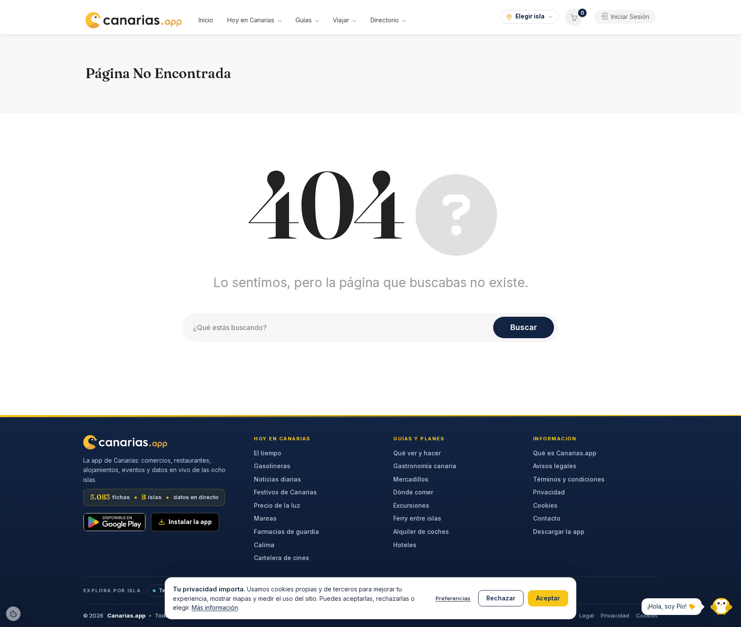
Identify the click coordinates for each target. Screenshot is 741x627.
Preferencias (453, 598)
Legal (586, 615)
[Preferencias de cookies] (13, 613)
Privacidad (549, 492)
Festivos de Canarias (285, 492)
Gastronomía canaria (424, 465)
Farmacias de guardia (286, 531)
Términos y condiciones (569, 479)
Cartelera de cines (281, 557)
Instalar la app (190, 521)
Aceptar (548, 598)
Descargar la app (558, 531)
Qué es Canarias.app (564, 453)
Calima (264, 544)
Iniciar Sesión (629, 16)
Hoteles (404, 544)
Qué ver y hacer (417, 453)
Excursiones (411, 505)
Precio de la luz (277, 505)
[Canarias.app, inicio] (125, 442)
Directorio (384, 20)
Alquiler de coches (421, 531)
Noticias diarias (277, 479)
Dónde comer (413, 492)
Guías (303, 20)
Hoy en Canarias (250, 20)
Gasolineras (272, 465)
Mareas (265, 518)
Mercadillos (410, 479)
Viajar (341, 20)
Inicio (205, 20)
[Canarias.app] (133, 19)
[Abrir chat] (719, 605)
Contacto (546, 518)
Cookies (545, 505)
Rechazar (500, 598)
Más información (215, 607)
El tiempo (267, 453)
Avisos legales (554, 465)
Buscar (523, 327)
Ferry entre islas (417, 518)
